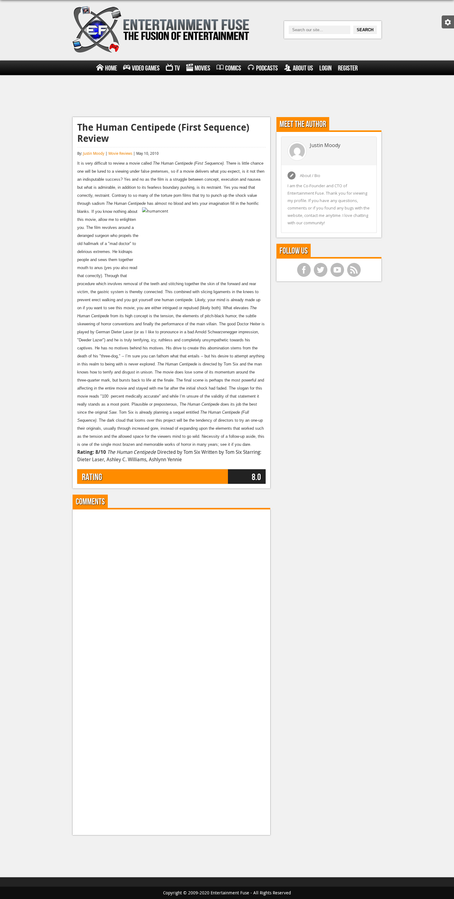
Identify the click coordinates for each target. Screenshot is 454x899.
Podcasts (267, 68)
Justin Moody (93, 153)
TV (177, 68)
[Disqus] (171, 591)
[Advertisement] (227, 95)
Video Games (146, 68)
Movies (202, 68)
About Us (303, 68)
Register (348, 68)
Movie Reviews (120, 153)
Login (325, 68)
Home (111, 68)
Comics (233, 68)
